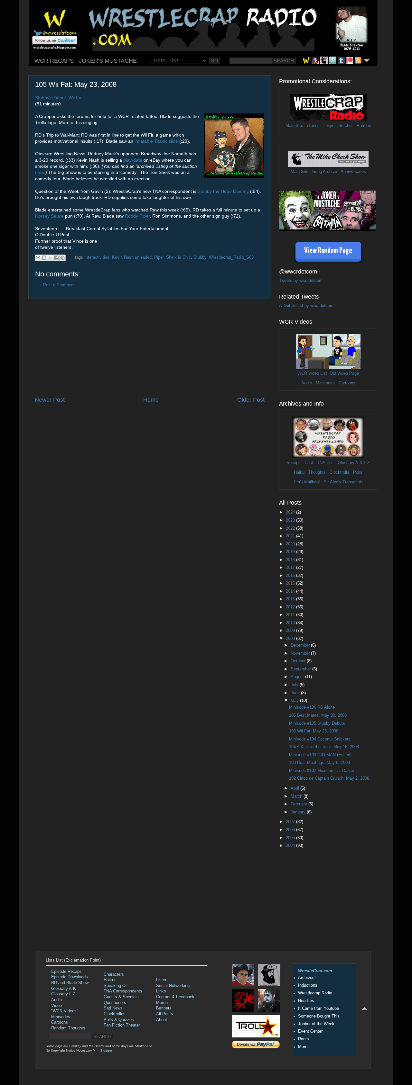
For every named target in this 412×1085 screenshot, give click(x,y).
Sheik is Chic (178, 257)
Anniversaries (353, 171)
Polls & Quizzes (119, 1020)
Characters (114, 974)
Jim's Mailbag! (306, 482)
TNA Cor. (325, 463)
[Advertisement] (149, 348)
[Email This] (38, 258)
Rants (303, 1039)
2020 (291, 544)
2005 (291, 838)
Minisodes (325, 383)
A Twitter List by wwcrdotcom (306, 305)
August (298, 677)
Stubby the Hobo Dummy (223, 191)
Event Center (310, 1031)
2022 (291, 528)
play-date (132, 160)
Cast (308, 463)
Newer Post (50, 400)
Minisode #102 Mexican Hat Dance (321, 770)
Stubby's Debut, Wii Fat (59, 97)
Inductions (307, 985)
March (297, 796)
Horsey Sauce (49, 216)
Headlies (306, 1001)
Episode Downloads (69, 977)
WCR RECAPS (54, 61)
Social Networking (173, 985)
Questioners (115, 1002)
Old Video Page (344, 373)
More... (304, 1047)
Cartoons (347, 383)
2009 (291, 630)
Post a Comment (59, 285)
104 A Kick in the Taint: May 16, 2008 (324, 747)
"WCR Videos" (64, 1011)
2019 (291, 552)
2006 (291, 830)
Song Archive (324, 171)
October (299, 661)
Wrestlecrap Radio (315, 993)
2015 (291, 583)
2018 (291, 560)
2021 (291, 536)
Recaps (293, 463)
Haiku (299, 472)
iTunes (313, 125)
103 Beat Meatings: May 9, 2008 (319, 762)
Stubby (199, 257)
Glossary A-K (350, 463)
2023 (291, 520)
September (301, 669)
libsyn (328, 125)
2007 (291, 822)
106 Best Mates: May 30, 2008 (318, 715)
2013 (291, 599)
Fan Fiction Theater (122, 1025)
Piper (144, 216)
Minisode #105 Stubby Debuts (317, 723)
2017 (291, 567)
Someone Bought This (319, 1016)
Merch (162, 1002)
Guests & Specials (121, 997)
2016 (291, 575)
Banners (164, 1008)
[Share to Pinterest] (62, 258)
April (295, 788)
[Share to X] (50, 258)
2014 (291, 591)
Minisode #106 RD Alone (312, 707)
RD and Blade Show (70, 983)
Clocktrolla (339, 472)
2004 (291, 845)
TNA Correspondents (123, 991)
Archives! (307, 977)
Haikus (110, 980)
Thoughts (317, 472)
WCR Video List (312, 373)
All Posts (164, 1014)
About (161, 1020)
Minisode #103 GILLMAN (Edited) (320, 755)
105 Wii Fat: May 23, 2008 (313, 731)
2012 (291, 607)
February (299, 804)
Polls (357, 472)
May (295, 700)
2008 (291, 638)
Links (161, 991)
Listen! (162, 980)
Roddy (131, 216)
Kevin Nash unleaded (132, 257)
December (301, 645)
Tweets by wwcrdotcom (301, 280)
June (296, 693)
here (39, 172)
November (301, 653)
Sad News (113, 1008)
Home (151, 400)
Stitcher (345, 125)
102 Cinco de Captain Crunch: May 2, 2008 (329, 778)
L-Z (366, 463)
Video (56, 1005)
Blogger (106, 1050)
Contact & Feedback (175, 997)
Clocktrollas (115, 1014)
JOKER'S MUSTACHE (108, 61)
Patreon (364, 125)
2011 (291, 615)
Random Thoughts (68, 1028)
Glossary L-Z (63, 994)
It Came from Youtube (318, 1008)
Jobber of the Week (316, 1024)
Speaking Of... (117, 985)
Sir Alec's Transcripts (343, 482)
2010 (291, 623)
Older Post (251, 400)
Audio (306, 383)
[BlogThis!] (44, 258)
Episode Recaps (66, 971)
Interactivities (96, 257)
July (295, 685)
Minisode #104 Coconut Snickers (320, 739)
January (299, 812)
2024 (291, 512)
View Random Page (328, 251)
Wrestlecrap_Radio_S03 (231, 257)
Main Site (294, 125)
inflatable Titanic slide (156, 141)
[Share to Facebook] (56, 258)
